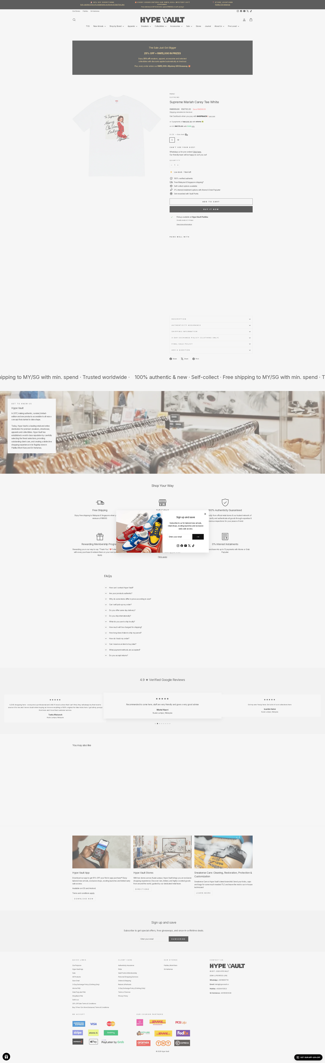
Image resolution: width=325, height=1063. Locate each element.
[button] (308, 1057)
